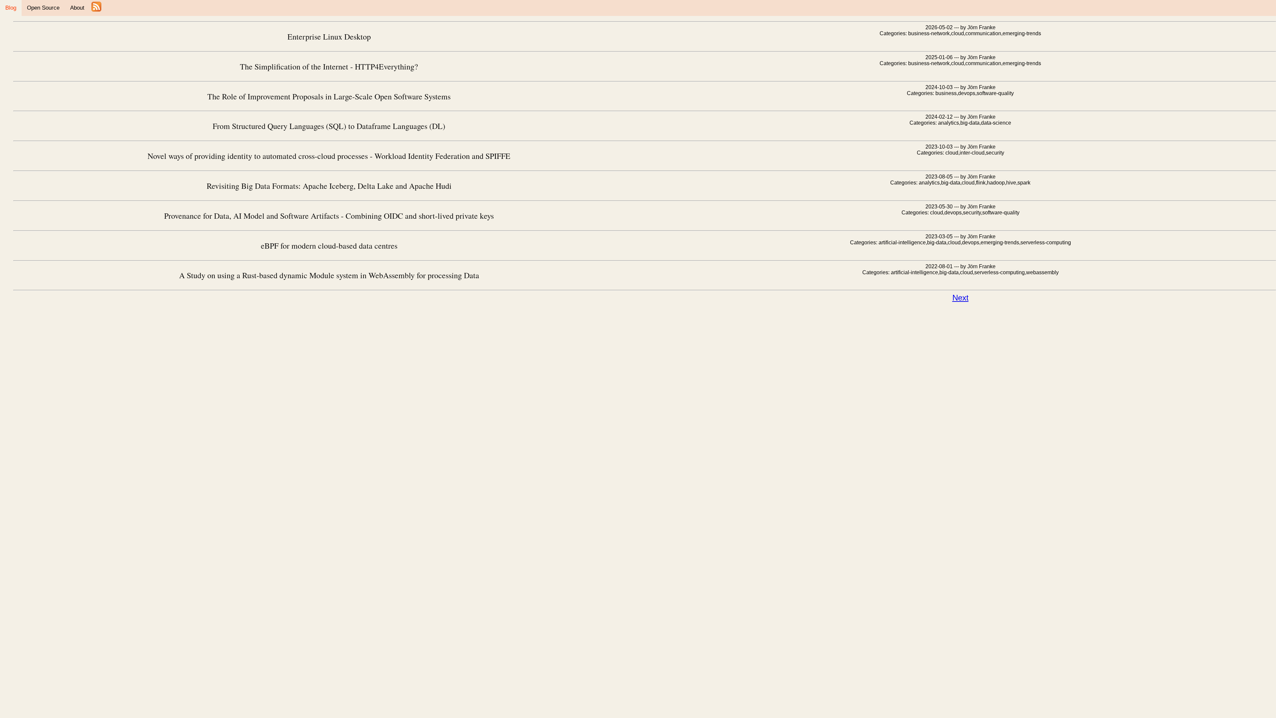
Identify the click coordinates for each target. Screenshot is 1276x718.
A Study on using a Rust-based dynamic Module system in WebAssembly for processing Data (329, 275)
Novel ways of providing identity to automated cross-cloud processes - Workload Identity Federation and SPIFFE (329, 156)
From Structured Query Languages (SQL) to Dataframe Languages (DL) (329, 126)
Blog (10, 8)
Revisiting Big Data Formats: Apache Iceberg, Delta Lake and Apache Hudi (329, 185)
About (77, 8)
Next (960, 297)
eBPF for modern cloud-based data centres (329, 245)
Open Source (43, 8)
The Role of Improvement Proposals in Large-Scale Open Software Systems (329, 96)
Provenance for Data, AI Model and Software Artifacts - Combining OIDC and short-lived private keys (329, 215)
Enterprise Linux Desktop (329, 36)
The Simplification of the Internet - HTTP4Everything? (329, 66)
